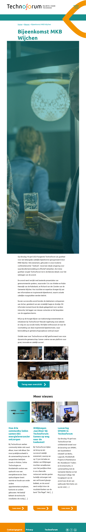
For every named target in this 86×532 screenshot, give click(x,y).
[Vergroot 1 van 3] (39, 349)
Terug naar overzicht (32, 384)
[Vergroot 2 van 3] (65, 349)
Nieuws (26, 24)
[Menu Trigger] (76, 7)
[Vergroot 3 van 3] (65, 364)
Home (20, 24)
